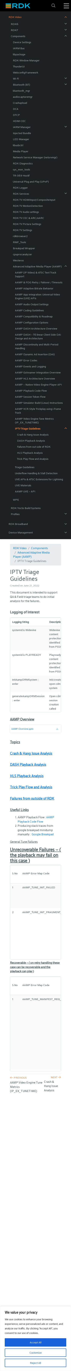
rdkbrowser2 (20, 236)
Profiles (15, 514)
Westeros (18, 260)
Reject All (35, 1363)
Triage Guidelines (24, 467)
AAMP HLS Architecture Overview (35, 378)
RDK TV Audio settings (26, 212)
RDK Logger (20, 187)
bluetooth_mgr (21, 90)
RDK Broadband (18, 524)
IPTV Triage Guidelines (28, 428)
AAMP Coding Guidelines (29, 310)
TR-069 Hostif (21, 175)
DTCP (16, 115)
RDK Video (15, 17)
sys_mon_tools (21, 169)
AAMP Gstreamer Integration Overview (38, 372)
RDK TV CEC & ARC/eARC (28, 218)
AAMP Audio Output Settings (32, 304)
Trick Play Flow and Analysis (32, 459)
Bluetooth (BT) (21, 84)
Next (54, 1077)
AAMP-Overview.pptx (22, 728)
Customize (36, 1352)
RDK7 (14, 30)
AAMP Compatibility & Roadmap (34, 316)
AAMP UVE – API (25, 491)
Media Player (20, 151)
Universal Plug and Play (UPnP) (31, 181)
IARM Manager (22, 127)
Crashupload (20, 103)
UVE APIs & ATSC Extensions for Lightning (39, 479)
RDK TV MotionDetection (28, 206)
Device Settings (22, 42)
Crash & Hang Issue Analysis (33, 434)
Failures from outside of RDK (32, 798)
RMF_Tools (19, 242)
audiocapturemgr (23, 96)
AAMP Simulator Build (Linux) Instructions (39, 402)
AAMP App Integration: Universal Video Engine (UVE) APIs (37, 296)
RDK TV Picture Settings (27, 224)
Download (58, 730)
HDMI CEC (19, 121)
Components (18, 36)
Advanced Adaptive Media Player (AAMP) (37, 266)
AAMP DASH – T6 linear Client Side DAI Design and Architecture (38, 336)
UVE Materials (23, 485)
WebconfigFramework (25, 72)
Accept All (35, 1342)
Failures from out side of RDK (34, 446)
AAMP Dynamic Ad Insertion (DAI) (35, 354)
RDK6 (14, 24)
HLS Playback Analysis (30, 452)
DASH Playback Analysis (31, 440)
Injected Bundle (22, 133)
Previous (20, 1077)
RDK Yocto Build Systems (26, 508)
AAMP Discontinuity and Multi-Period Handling (36, 346)
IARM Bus (19, 48)
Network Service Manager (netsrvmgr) (35, 157)
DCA (15, 109)
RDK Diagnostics (23, 163)
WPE (16, 499)
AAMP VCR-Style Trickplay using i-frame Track (38, 410)
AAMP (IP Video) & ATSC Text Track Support (35, 274)
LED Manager (21, 139)
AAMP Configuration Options (31, 322)
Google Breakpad (43, 834)
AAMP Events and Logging (30, 366)
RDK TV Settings (22, 230)
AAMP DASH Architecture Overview (36, 328)
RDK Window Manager (26, 60)
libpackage (19, 54)
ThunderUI (19, 66)
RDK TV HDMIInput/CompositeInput (34, 199)
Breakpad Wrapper (24, 248)
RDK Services (21, 193)
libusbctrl (18, 145)
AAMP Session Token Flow (30, 396)
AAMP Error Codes (26, 360)
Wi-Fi (16, 78)
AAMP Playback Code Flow (31, 390)
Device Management (21, 532)
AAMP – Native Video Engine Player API (38, 384)
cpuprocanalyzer (22, 254)
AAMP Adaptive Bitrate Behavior (34, 288)
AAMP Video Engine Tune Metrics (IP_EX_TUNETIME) (34, 420)
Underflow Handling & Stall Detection (36, 473)
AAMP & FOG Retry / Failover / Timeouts (38, 282)
